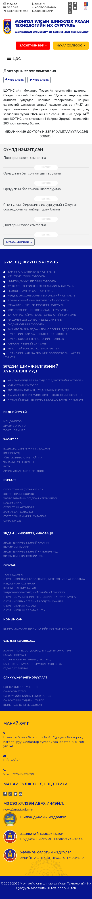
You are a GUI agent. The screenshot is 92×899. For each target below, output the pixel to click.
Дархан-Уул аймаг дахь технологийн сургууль (41, 314)
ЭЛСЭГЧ (39, 3)
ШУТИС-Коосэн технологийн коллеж (35, 338)
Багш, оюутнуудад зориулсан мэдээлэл (33, 664)
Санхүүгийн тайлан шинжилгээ (27, 695)
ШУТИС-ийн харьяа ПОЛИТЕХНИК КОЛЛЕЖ (37, 334)
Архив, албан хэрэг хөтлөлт (23, 471)
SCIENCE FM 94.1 (17, 11)
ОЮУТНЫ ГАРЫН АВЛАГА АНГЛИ (24, 610)
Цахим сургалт (14, 502)
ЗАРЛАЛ (12, 7)
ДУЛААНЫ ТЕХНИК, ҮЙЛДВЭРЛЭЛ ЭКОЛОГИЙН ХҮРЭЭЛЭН (45, 395)
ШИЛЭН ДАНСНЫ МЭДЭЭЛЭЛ (22, 704)
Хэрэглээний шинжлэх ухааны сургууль (37, 310)
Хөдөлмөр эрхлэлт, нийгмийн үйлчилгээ (34, 592)
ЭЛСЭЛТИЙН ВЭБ (31, 45)
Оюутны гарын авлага (19, 605)
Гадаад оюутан (14, 655)
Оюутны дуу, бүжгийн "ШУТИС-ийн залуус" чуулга (39, 597)
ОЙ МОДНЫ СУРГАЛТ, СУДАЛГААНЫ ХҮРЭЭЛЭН (38, 390)
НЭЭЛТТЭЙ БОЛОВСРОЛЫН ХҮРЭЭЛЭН (33, 348)
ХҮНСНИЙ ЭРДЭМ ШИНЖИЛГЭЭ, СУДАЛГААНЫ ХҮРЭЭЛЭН (45, 399)
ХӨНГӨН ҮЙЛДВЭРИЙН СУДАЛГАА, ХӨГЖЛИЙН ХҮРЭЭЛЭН (45, 380)
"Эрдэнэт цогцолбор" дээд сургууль (34, 319)
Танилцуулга (13, 574)
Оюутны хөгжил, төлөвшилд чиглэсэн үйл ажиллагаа (44, 579)
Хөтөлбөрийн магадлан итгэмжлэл (30, 498)
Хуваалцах (15, 79)
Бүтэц (7, 466)
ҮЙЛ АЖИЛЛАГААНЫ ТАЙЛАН (22, 457)
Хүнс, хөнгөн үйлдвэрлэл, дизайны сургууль (40, 286)
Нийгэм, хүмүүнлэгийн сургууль (31, 281)
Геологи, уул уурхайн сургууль (30, 290)
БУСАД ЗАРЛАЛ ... (19, 242)
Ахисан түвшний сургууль (26, 343)
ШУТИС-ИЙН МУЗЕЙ (16, 547)
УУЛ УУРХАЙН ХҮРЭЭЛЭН (23, 385)
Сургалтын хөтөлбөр (18, 507)
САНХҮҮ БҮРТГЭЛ (14, 691)
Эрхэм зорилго (14, 425)
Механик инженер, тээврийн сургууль (35, 305)
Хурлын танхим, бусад (19, 588)
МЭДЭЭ (12, 3)
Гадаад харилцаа (16, 668)
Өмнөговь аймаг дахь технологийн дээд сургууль (45, 329)
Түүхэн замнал (14, 430)
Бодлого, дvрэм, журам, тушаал (26, 448)
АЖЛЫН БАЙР (43, 11)
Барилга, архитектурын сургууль (31, 271)
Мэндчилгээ (12, 421)
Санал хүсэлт (13, 520)
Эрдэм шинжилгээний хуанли (26, 542)
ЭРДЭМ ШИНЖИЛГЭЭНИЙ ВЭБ (23, 556)
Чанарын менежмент (18, 462)
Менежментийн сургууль (26, 276)
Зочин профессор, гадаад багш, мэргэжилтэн (37, 650)
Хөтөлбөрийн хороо (18, 494)
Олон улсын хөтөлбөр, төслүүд (26, 659)
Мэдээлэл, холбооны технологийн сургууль (41, 295)
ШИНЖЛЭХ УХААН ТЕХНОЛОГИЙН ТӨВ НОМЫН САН (37, 628)
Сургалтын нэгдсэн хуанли (23, 489)
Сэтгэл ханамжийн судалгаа (24, 516)
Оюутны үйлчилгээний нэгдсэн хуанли (33, 601)
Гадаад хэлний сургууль (25, 324)
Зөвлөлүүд (11, 453)
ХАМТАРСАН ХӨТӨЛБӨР (18, 511)
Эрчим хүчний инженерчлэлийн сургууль (38, 300)
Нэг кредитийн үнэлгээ (20, 687)
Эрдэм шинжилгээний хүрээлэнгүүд (30, 551)
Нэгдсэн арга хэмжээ (19, 583)
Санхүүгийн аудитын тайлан (24, 700)
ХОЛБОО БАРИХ (45, 7)
